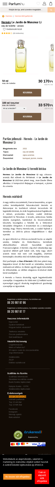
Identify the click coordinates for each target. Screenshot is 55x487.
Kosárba (27, 92)
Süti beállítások (15, 337)
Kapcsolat (13, 322)
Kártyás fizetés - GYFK (18, 386)
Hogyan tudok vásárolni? (20, 327)
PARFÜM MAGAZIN (17, 396)
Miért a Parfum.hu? (17, 347)
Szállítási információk (18, 377)
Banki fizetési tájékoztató (19, 382)
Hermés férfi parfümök (24, 16)
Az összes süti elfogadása (17, 476)
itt (33, 464)
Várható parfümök (16, 399)
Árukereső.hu (33, 437)
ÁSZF (11, 360)
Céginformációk (16, 345)
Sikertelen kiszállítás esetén (21, 379)
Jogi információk (16, 353)
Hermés (9, 16)
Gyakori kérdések (16, 325)
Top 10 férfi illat (15, 405)
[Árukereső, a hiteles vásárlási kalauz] (18, 438)
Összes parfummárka (18, 334)
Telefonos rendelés (17, 331)
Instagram (13, 412)
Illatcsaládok (14, 417)
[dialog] (27, 471)
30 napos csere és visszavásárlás (24, 350)
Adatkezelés (14, 357)
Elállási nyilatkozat (17, 362)
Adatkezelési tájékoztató (19, 389)
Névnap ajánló (15, 414)
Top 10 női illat (15, 402)
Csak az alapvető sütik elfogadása (42, 476)
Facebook (13, 409)
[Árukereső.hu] (33, 433)
